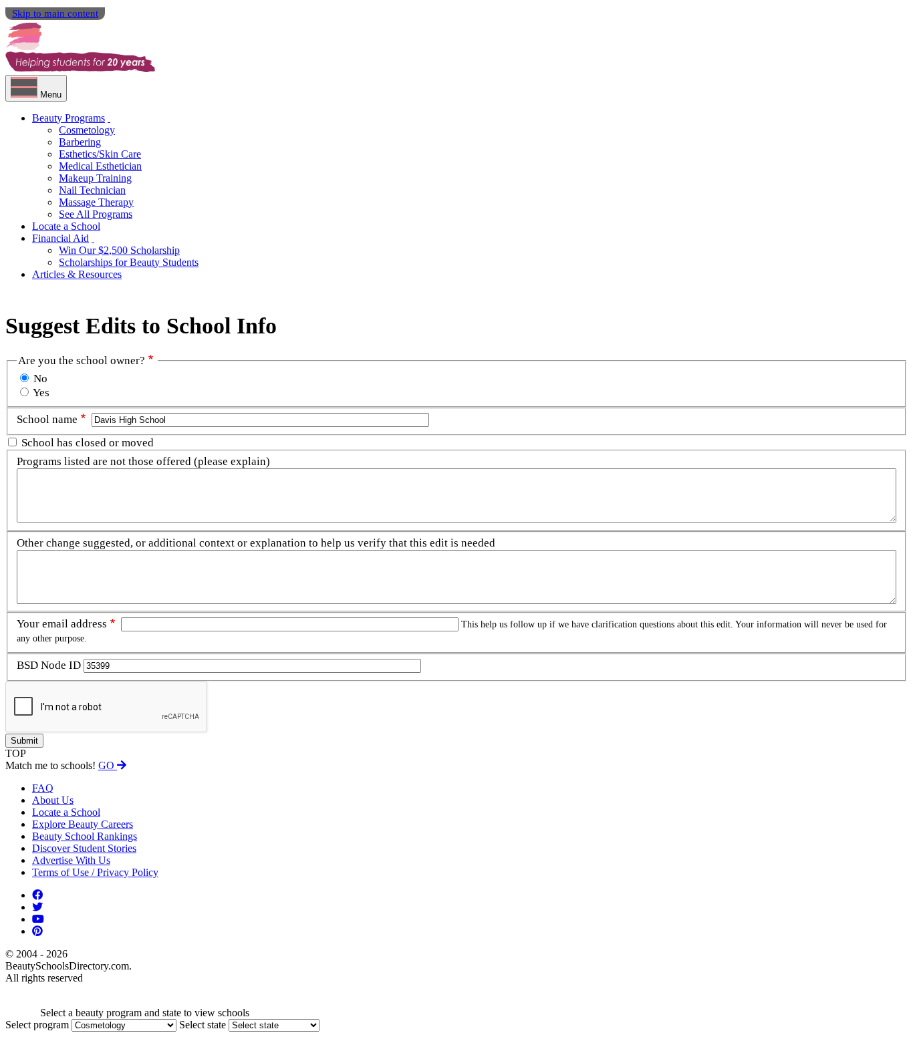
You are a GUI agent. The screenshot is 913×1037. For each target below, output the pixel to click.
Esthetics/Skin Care (100, 154)
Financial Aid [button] (60, 238)
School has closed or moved (87, 442)
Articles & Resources (77, 274)
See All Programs (95, 214)
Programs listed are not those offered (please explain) (143, 461)
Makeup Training (95, 178)
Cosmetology (87, 130)
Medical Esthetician (100, 166)
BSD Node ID (49, 665)
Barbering (80, 142)
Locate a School (66, 226)
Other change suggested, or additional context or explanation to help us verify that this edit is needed (256, 543)
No (40, 378)
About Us (53, 800)
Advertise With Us (71, 860)
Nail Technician (92, 190)
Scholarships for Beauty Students (129, 262)
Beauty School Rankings (84, 836)
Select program (37, 1024)
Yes (41, 392)
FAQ (42, 788)
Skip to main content (55, 13)
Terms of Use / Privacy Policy (95, 872)
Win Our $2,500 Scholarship (119, 250)
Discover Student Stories (84, 848)
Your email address (62, 623)
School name (47, 419)
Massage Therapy (96, 202)
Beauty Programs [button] (68, 118)
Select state (202, 1024)
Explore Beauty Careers (82, 824)
